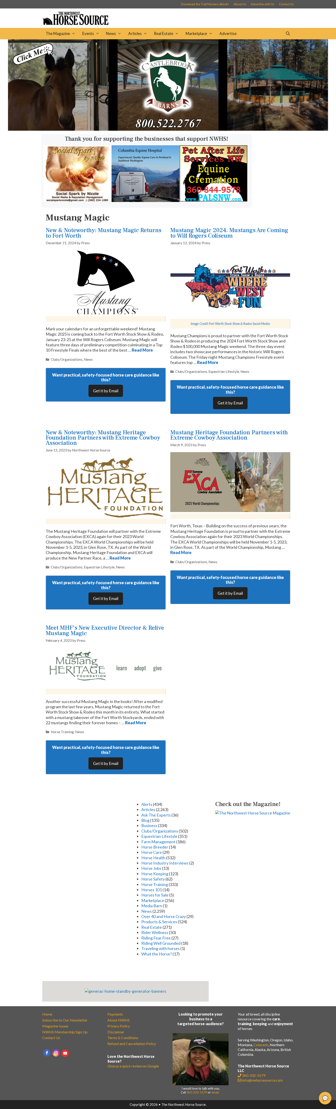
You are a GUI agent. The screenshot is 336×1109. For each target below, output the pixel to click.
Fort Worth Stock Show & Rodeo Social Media (239, 324)
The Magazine (58, 33)
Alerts (146, 804)
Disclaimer (115, 1032)
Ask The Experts (156, 814)
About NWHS (118, 1020)
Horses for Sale (154, 894)
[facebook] (47, 1052)
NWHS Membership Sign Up (65, 1032)
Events (88, 33)
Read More (142, 350)
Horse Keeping (154, 873)
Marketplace (196, 33)
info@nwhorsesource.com (262, 1080)
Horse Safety (153, 878)
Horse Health (153, 857)
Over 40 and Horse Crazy (163, 916)
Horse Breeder (154, 846)
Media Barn (151, 905)
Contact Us (286, 4)
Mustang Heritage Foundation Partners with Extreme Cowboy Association (229, 435)
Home (47, 1014)
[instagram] (56, 1052)
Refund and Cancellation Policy (131, 1043)
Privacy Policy (118, 1026)
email (215, 1092)
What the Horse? (156, 953)
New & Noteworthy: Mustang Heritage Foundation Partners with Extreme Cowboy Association (103, 438)
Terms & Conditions (122, 1037)
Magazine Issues (55, 1026)
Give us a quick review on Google (133, 1066)
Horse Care (151, 852)
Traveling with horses (160, 948)
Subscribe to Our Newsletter (65, 1020)
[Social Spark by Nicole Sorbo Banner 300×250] (77, 200)
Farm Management (158, 841)
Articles (135, 33)
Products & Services (159, 921)
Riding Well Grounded (161, 943)
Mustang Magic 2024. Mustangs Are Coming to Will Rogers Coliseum (229, 232)
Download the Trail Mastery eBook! (205, 4)
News (111, 33)
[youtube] (65, 1053)
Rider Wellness (154, 932)
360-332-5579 (197, 1092)
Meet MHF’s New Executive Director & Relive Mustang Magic (105, 630)
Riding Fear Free (156, 937)
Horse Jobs (151, 868)
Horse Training (62, 732)
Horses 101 (151, 889)
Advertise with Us (262, 4)
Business (149, 825)
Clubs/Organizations (67, 359)
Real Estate (163, 33)
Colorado (260, 1045)
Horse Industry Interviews (165, 862)
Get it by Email (105, 390)
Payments (115, 1014)
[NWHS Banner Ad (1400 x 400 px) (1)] (168, 129)
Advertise (228, 33)
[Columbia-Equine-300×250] (146, 200)
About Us (240, 4)
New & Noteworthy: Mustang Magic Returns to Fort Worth (103, 232)
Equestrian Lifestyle (223, 371)
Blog (145, 820)
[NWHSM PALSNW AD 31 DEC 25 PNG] (213, 199)
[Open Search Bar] (288, 33)
